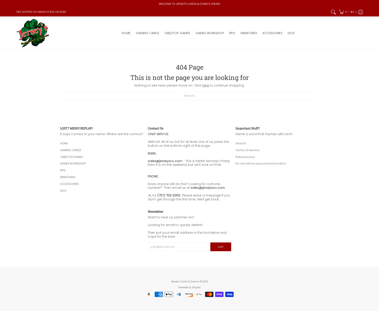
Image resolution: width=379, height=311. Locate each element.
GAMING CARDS (70, 150)
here (205, 85)
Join (220, 247)
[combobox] (189, 95)
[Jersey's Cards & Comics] (32, 33)
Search (241, 143)
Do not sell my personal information (261, 163)
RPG (63, 170)
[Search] (333, 12)
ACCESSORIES (69, 184)
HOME (64, 143)
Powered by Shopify (189, 287)
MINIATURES (67, 177)
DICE (63, 191)
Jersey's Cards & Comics (185, 281)
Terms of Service (247, 150)
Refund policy (245, 157)
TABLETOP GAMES (71, 157)
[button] (346, 12)
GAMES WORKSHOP (73, 163)
